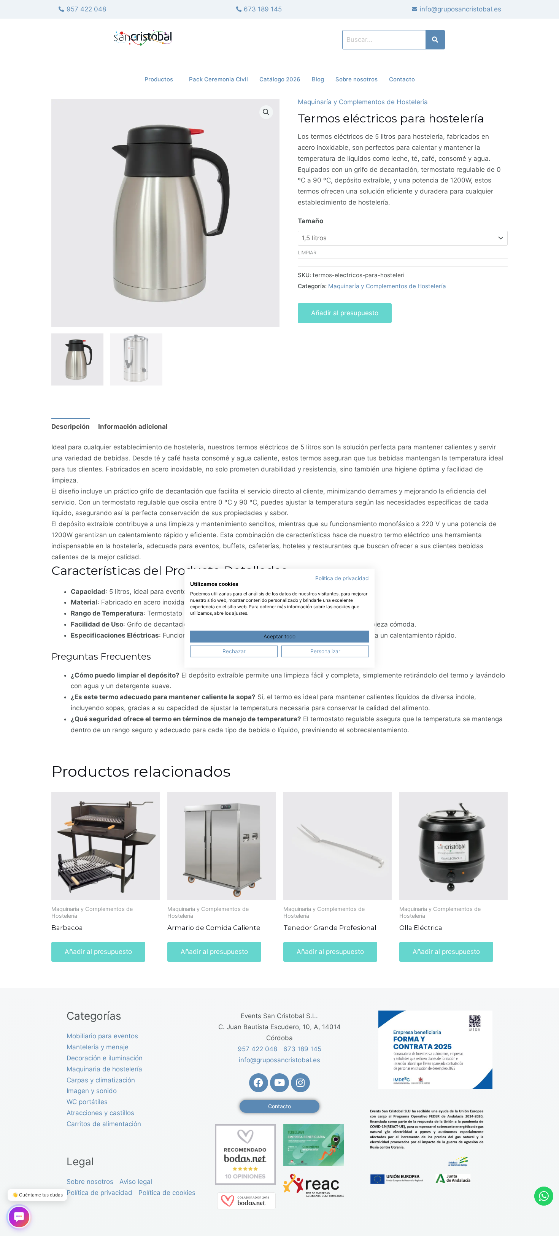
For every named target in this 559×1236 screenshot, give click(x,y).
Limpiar (307, 252)
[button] (266, 112)
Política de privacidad (342, 578)
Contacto (402, 79)
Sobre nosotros (356, 79)
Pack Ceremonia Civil (218, 79)
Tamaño (310, 221)
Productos (159, 79)
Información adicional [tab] (133, 426)
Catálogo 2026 (279, 79)
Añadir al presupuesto (344, 313)
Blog (318, 79)
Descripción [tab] (70, 426)
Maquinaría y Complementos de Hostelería (363, 102)
